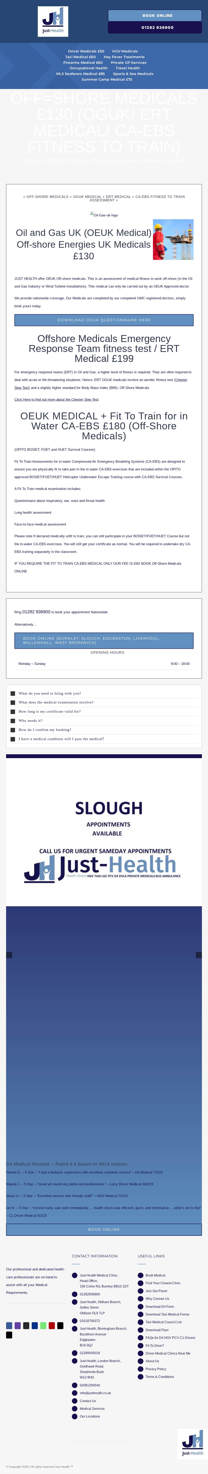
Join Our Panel (156, 1291)
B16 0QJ (86, 1345)
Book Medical (155, 1275)
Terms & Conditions (160, 1376)
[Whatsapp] (43, 1325)
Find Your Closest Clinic (163, 1283)
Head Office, (89, 1281)
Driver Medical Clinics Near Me (168, 1353)
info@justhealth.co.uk (95, 1393)
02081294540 (90, 1385)
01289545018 (90, 1353)
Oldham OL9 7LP (92, 1313)
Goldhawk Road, (92, 1366)
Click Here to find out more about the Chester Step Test (56, 400)
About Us (152, 1361)
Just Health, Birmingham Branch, (103, 1328)
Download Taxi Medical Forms (167, 1314)
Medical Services (92, 1408)
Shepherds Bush (92, 1372)
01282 (29, 611)
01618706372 (90, 1321)
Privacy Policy (156, 1369)
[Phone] (9, 1335)
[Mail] (60, 1325)
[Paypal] (35, 1325)
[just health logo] (53, 8)
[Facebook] (9, 1325)
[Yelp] (52, 1325)
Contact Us (88, 1401)
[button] (104, 693)
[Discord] (26, 1325)
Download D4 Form (160, 1306)
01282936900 (90, 1294)
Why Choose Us (157, 1298)
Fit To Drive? (155, 1345)
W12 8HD (87, 1377)
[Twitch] (18, 1325)
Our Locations (90, 1416)
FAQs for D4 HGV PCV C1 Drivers (170, 1337)
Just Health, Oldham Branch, (100, 1302)
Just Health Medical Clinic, (99, 1275)
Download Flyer (157, 1330)
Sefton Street (89, 1307)
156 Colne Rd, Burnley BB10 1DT (104, 1286)
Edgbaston (87, 1340)
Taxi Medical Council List (164, 1322)
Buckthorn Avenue (93, 1334)
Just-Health (62, 1466)
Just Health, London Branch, (100, 1361)
